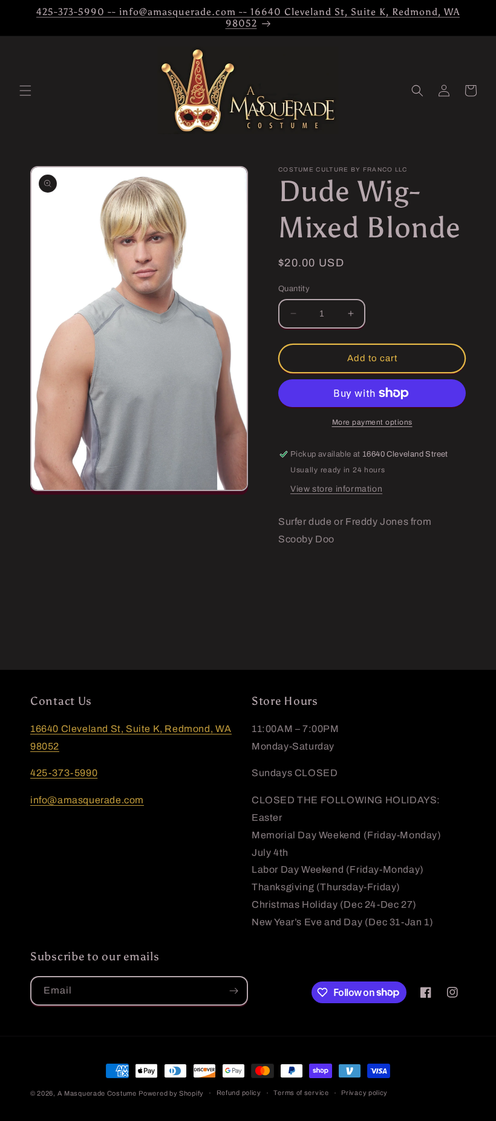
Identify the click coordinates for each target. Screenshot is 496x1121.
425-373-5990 (63, 773)
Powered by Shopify (171, 1093)
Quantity (294, 288)
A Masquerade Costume (97, 1093)
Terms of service (300, 1092)
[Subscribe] (233, 991)
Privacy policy (364, 1092)
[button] (25, 90)
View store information (336, 488)
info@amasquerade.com (87, 800)
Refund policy (239, 1092)
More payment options (372, 422)
